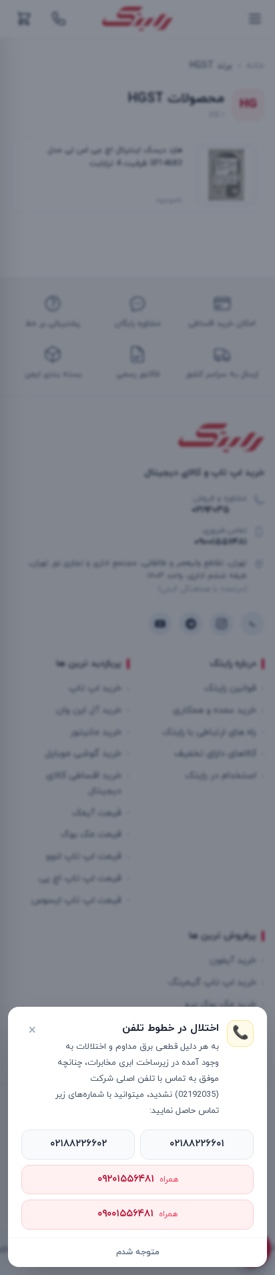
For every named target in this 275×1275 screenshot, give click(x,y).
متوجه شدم (138, 1252)
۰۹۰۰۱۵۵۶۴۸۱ (137, 1214)
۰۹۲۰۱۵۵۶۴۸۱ (137, 1179)
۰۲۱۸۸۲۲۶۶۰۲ (78, 1144)
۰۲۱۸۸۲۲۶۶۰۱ (197, 1144)
